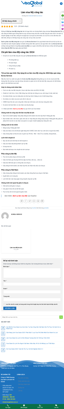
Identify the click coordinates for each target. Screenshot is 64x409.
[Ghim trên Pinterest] (38, 201)
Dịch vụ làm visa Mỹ (20, 196)
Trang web (6, 296)
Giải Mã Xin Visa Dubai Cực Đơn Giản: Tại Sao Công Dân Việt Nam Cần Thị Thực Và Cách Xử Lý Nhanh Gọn (33, 327)
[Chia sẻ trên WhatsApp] (22, 201)
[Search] (61, 3)
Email (5, 288)
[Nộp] (61, 317)
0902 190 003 (11, 399)
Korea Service (39, 15)
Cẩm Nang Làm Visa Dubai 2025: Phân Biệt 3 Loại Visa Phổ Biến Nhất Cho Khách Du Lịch (32, 332)
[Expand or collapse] (20, 21)
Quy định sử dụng (23, 378)
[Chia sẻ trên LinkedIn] (42, 201)
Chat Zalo (40, 407)
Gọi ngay (7, 407)
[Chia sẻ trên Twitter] (30, 201)
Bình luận (6, 266)
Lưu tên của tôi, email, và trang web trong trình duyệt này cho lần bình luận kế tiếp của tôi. (32, 304)
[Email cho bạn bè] (34, 201)
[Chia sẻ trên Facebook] (26, 201)
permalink (46, 208)
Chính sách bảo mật (24, 381)
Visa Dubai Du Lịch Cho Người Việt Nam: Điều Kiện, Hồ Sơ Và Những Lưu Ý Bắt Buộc (30, 343)
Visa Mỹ (34, 208)
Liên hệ (20, 391)
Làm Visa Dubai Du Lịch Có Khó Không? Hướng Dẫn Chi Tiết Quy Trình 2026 (28, 338)
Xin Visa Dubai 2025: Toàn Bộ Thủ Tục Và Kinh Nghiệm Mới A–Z (24, 349)
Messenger (24, 407)
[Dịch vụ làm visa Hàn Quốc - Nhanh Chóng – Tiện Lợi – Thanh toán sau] (32, 3)
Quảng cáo (21, 387)
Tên (4, 281)
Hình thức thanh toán (24, 384)
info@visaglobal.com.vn (10, 402)
